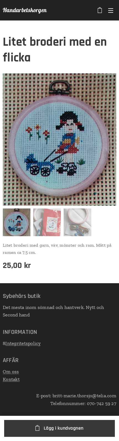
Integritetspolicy (23, 343)
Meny (110, 10)
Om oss (11, 371)
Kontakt (11, 379)
